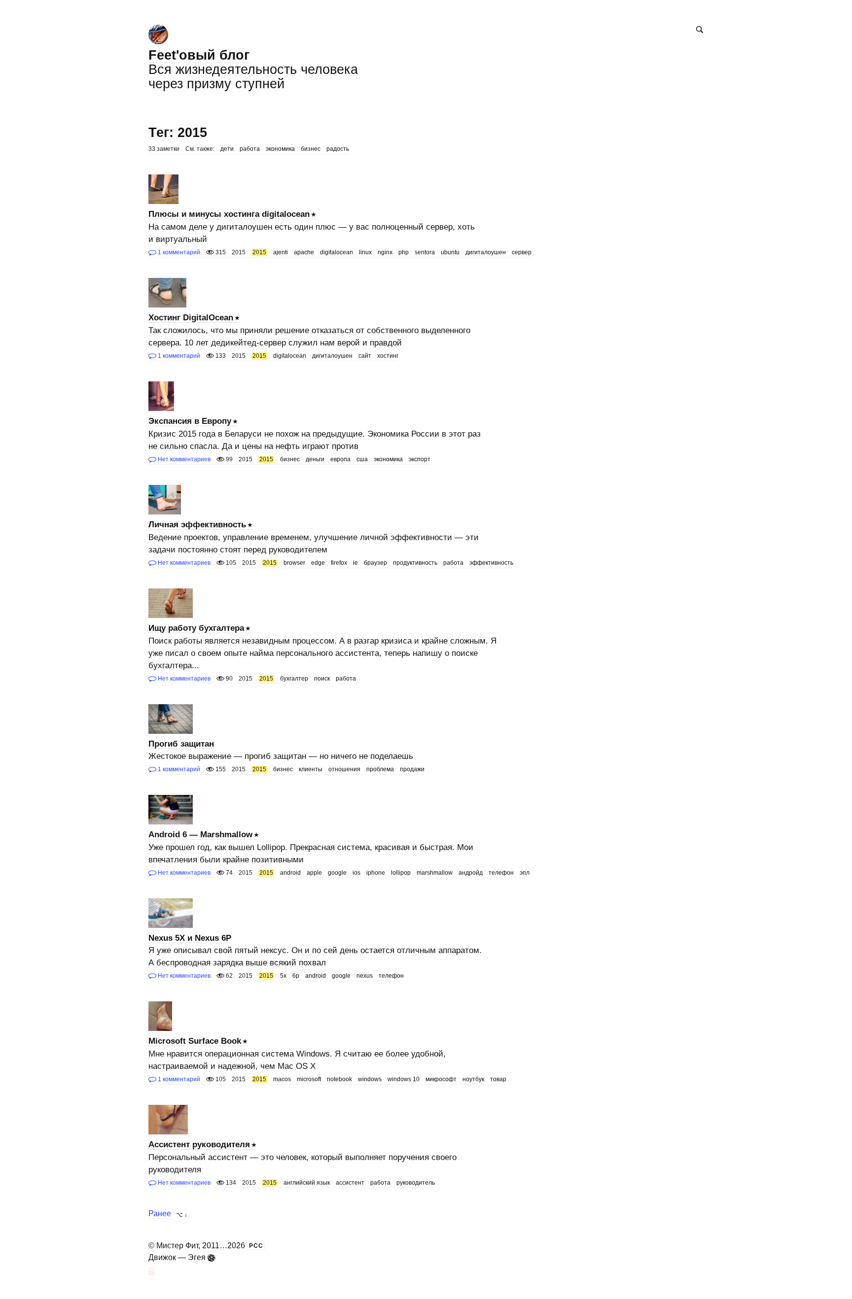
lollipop (401, 872)
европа (340, 459)
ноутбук (473, 1079)
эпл (525, 872)
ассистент (350, 1182)
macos (282, 1079)
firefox (339, 562)
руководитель (415, 1182)
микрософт (441, 1079)
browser (294, 562)
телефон (501, 872)
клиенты (310, 769)
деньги (315, 459)
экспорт (419, 459)
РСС (256, 1245)
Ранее (159, 1214)
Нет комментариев (183, 459)
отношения (344, 769)
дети (227, 148)
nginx (385, 252)
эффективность (491, 562)
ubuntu (450, 252)
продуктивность (415, 562)
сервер (522, 252)
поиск (322, 678)
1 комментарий (178, 252)
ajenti (280, 252)
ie (355, 562)
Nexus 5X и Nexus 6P (189, 938)
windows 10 (404, 1079)
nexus (364, 975)
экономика (280, 148)
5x (283, 975)
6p (295, 975)
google (337, 872)
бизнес (310, 148)
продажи (412, 769)
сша (362, 459)
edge (318, 562)
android (290, 872)
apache (304, 252)
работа (250, 148)
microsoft (309, 1079)
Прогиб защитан (181, 744)
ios (356, 872)
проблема (380, 769)
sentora (425, 252)
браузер (375, 562)
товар (498, 1079)
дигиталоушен (485, 252)
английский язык (307, 1182)
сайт (364, 355)
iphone (375, 872)
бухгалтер (294, 678)
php (403, 252)
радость (337, 148)
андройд (471, 872)
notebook (339, 1079)
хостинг (387, 355)
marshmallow (435, 872)
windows (370, 1079)
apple (314, 872)
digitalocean (336, 252)
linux (365, 252)
